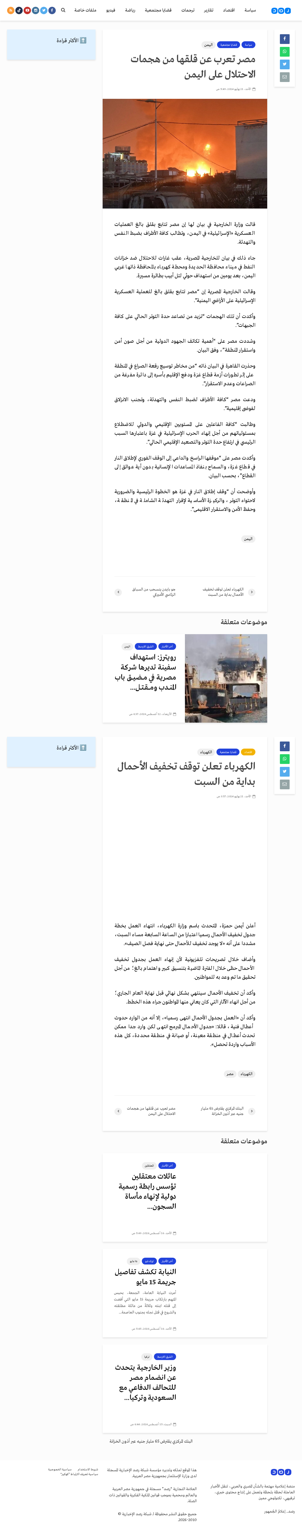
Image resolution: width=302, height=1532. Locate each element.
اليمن (208, 44)
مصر (230, 1074)
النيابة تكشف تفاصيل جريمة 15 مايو (145, 1277)
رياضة (130, 10)
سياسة (250, 10)
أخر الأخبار (167, 646)
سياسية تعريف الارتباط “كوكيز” (79, 1474)
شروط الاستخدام (88, 1470)
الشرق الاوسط (146, 646)
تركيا (147, 1357)
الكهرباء (206, 752)
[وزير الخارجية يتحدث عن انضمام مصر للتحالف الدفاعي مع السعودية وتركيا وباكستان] (226, 1389)
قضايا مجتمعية (158, 10)
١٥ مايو (133, 1261)
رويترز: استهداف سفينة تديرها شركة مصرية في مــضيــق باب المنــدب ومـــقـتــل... (145, 672)
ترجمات (187, 10)
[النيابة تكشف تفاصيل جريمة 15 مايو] (226, 1293)
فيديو (110, 10)
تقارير (208, 10)
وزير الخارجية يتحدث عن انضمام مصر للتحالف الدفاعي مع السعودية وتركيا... (145, 1383)
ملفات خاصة (85, 10)
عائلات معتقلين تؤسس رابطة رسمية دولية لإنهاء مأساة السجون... (147, 1191)
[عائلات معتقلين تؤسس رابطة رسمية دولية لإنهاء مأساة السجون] (226, 1197)
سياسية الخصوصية (60, 1470)
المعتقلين (149, 1165)
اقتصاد (229, 10)
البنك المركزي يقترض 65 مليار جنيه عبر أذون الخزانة (151, 1441)
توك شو (149, 1261)
